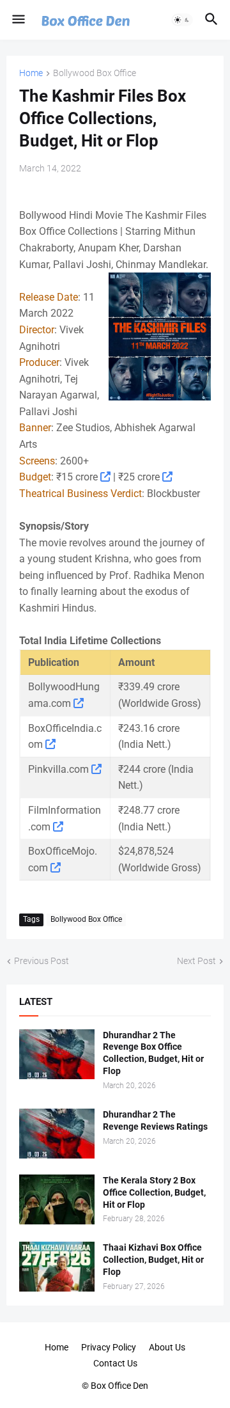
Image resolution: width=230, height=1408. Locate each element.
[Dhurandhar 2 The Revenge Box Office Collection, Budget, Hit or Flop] (57, 1054)
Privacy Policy (108, 1347)
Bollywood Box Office (94, 73)
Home (31, 73)
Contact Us (115, 1363)
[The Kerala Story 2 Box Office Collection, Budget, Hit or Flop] (57, 1199)
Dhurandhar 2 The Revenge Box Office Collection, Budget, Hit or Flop (153, 1053)
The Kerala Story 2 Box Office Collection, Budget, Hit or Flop (154, 1192)
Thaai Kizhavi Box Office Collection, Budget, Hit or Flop (153, 1259)
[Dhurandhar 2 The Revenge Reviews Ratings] (57, 1134)
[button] (17, 20)
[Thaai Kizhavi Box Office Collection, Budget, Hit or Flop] (57, 1267)
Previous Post (41, 961)
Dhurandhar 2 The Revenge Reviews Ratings (155, 1120)
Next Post (196, 961)
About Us (167, 1347)
